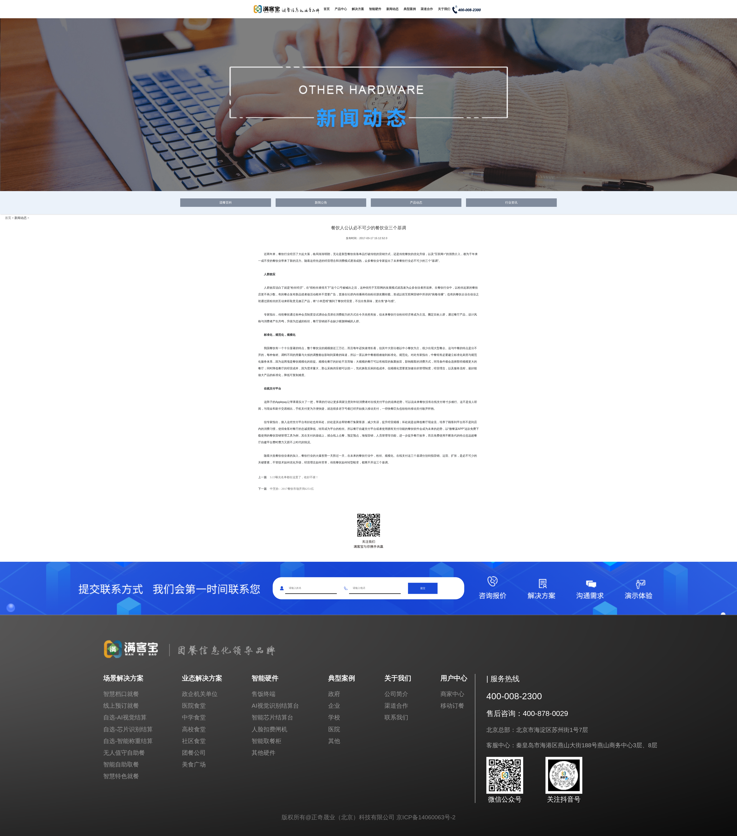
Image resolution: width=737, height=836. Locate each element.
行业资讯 (511, 202)
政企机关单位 (200, 694)
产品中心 (341, 9)
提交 (422, 588)
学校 (334, 717)
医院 (334, 729)
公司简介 (396, 694)
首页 (327, 9)
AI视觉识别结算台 (275, 705)
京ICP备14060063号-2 (425, 817)
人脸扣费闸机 (269, 729)
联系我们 (396, 717)
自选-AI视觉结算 (125, 717)
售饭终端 (263, 694)
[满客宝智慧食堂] (287, 13)
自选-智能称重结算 (128, 741)
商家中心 (452, 694)
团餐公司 (194, 752)
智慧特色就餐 (121, 776)
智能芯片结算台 (272, 717)
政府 (334, 694)
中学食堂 (194, 717)
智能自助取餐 (121, 764)
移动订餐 (452, 705)
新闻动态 (392, 9)
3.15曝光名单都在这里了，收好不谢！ (294, 477)
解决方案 (358, 9)
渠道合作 (427, 9)
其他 (334, 741)
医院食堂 (194, 705)
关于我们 (444, 9)
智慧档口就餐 (121, 694)
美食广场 (194, 764)
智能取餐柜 (266, 741)
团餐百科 (226, 202)
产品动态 (416, 202)
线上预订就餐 (121, 705)
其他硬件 (263, 752)
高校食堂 (194, 729)
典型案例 (410, 9)
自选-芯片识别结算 (128, 729)
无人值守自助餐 (124, 752)
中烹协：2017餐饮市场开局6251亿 (292, 488)
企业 (334, 705)
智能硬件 (375, 9)
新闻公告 (321, 202)
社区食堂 (194, 741)
